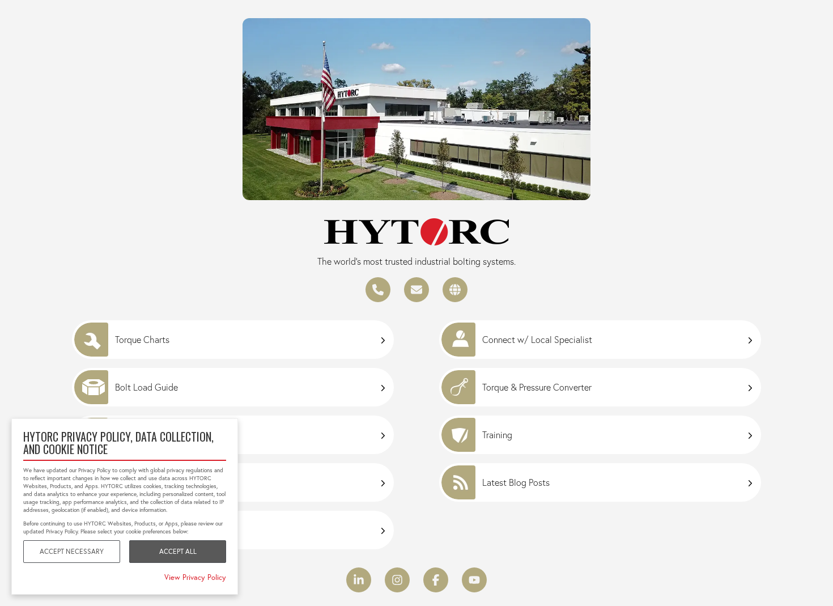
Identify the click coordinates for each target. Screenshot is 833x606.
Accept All (178, 551)
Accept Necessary (72, 551)
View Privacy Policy (195, 577)
